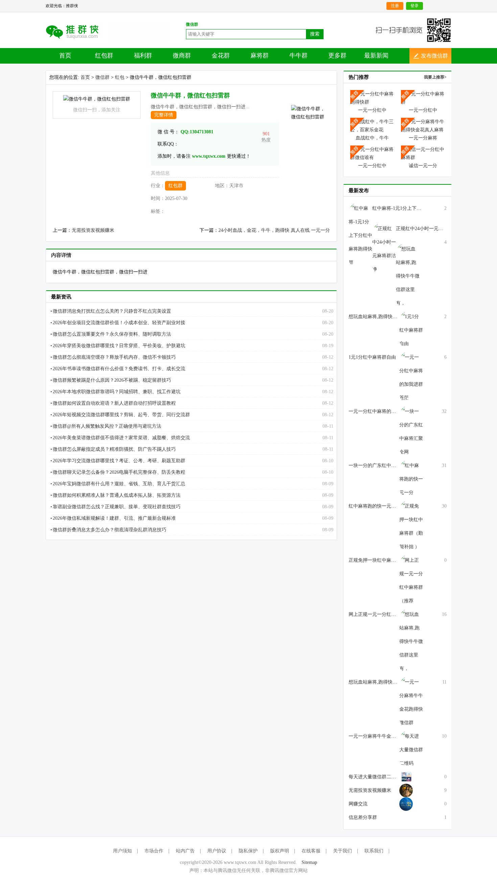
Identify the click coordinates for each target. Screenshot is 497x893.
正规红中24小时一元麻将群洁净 (429, 228)
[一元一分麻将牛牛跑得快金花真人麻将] (423, 125)
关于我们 (342, 850)
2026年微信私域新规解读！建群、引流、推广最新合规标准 (114, 518)
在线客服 (311, 850)
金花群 (221, 55)
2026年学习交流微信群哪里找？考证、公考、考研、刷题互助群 (119, 460)
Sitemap (309, 862)
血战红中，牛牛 (372, 137)
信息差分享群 (363, 817)
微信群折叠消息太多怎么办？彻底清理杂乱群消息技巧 (109, 529)
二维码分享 (77, 31)
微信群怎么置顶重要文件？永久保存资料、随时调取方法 (112, 334)
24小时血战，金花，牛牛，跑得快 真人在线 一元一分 (274, 230)
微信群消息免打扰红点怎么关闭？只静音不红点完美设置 (112, 311)
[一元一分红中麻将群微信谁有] (372, 153)
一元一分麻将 (423, 137)
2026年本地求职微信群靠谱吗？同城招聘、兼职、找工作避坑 (117, 391)
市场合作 (153, 850)
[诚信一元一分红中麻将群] (423, 153)
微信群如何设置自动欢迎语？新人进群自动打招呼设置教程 (114, 403)
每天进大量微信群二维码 (375, 776)
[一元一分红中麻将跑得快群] (372, 97)
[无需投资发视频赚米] (406, 776)
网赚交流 (358, 803)
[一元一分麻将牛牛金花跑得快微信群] (411, 702)
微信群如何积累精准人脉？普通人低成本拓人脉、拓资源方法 (117, 495)
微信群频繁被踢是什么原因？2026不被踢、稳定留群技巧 (112, 380)
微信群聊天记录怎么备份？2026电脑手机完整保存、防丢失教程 (119, 472)
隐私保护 (248, 850)
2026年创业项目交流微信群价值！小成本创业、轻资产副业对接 (119, 322)
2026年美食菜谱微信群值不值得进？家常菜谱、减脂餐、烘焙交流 (121, 437)
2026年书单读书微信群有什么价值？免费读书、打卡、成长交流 (119, 368)
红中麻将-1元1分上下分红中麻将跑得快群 (415, 208)
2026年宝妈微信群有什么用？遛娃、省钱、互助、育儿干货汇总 (119, 483)
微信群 (102, 77)
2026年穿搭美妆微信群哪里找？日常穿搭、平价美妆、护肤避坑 (119, 345)
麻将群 (260, 55)
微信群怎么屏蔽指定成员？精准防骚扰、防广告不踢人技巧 (114, 449)
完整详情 (163, 114)
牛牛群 (298, 55)
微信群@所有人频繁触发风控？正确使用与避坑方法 (107, 426)
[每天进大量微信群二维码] (411, 749)
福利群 (143, 55)
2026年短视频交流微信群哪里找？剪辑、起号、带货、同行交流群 (121, 414)
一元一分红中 (372, 110)
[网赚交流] (406, 789)
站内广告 (185, 850)
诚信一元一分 (423, 165)
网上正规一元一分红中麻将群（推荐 (386, 614)
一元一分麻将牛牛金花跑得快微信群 (386, 736)
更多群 (337, 55)
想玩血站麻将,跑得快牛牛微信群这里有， (392, 682)
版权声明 (279, 850)
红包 (119, 77)
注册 (395, 5)
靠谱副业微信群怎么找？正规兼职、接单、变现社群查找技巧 (117, 506)
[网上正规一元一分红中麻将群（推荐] (411, 580)
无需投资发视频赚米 (93, 230)
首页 (65, 55)
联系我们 (373, 850)
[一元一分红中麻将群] (423, 97)
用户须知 (122, 850)
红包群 (104, 55)
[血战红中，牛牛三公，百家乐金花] (372, 125)
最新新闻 (376, 55)
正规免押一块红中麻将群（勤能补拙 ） (389, 560)
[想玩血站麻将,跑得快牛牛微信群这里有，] (411, 641)
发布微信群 (434, 56)
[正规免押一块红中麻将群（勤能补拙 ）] (411, 526)
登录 (414, 5)
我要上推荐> (435, 77)
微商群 (182, 55)
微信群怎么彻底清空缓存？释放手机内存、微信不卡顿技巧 (114, 357)
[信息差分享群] (406, 803)
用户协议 (216, 850)
